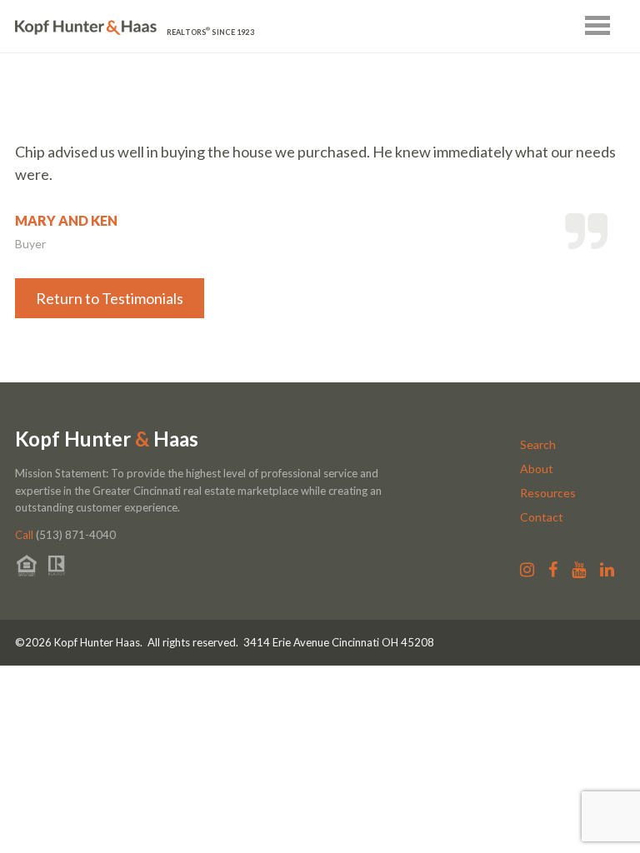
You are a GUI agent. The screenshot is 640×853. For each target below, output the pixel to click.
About (536, 468)
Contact (541, 517)
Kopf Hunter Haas (106, 439)
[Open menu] (597, 25)
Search (538, 444)
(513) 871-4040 (65, 534)
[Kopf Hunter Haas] (86, 28)
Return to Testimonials (109, 298)
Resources (548, 493)
